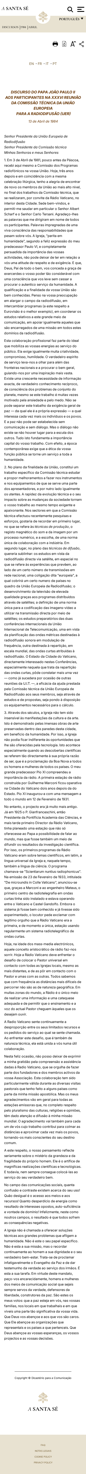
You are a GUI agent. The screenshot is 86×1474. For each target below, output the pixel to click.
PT (55, 64)
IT (47, 64)
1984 (23, 27)
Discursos (10, 27)
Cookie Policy (43, 1456)
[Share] (82, 44)
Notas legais (43, 1450)
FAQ (43, 1445)
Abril (32, 27)
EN (31, 64)
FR (40, 64)
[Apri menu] (80, 9)
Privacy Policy (43, 1462)
